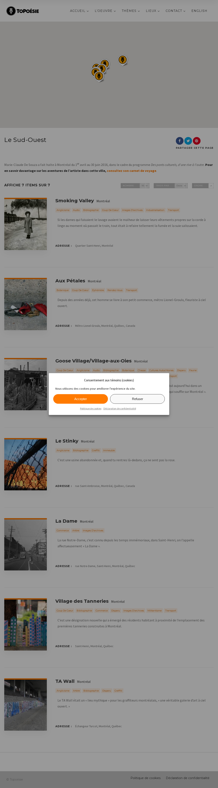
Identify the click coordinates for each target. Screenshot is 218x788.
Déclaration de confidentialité (119, 408)
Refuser (137, 399)
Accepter (80, 399)
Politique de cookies (90, 408)
